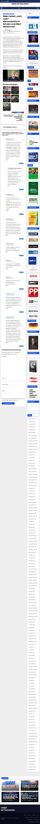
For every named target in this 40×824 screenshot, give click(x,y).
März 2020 (31, 633)
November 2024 (32, 477)
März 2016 (31, 758)
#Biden (11, 31)
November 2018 (32, 669)
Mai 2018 (30, 686)
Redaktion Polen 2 (8, 29)
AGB (34, 819)
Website (3, 390)
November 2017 (32, 702)
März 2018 (31, 691)
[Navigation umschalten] (19, 8)
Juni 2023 (31, 524)
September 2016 (32, 741)
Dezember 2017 (32, 700)
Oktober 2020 (31, 613)
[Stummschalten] (20, 80)
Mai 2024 (30, 493)
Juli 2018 (30, 680)
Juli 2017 (30, 713)
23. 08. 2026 (6, 800)
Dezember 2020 (32, 608)
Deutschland (24, 784)
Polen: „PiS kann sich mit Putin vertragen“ (8, 116)
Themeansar (3, 818)
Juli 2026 (30, 421)
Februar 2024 (31, 502)
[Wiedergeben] (4, 80)
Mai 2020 (30, 627)
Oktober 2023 (31, 513)
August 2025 (31, 452)
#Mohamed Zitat (16, 31)
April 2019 (31, 655)
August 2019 (31, 644)
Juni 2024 (31, 491)
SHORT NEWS (9, 784)
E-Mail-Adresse (5, 384)
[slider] (12, 80)
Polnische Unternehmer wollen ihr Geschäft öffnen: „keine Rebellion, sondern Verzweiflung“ (18, 118)
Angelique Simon (9, 316)
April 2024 (31, 496)
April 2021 (31, 596)
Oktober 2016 (31, 739)
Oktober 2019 (31, 638)
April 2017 (31, 722)
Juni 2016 (30, 750)
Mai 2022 (30, 560)
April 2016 (31, 755)
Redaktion (11, 800)
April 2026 (31, 429)
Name (3, 378)
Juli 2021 (30, 588)
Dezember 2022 (32, 541)
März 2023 (31, 532)
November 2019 (32, 635)
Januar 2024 (31, 505)
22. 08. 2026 (25, 800)
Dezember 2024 (32, 474)
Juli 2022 (30, 555)
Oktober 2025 (31, 446)
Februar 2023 (31, 535)
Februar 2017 (31, 727)
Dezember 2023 (32, 507)
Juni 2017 (30, 716)
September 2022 (32, 549)
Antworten (21, 163)
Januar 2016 (31, 764)
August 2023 (31, 518)
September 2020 (32, 616)
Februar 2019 (31, 661)
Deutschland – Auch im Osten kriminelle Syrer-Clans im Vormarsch (29, 787)
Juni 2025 (31, 457)
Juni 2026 (31, 424)
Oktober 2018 (31, 672)
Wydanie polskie (29, 819)
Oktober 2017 (31, 705)
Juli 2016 (30, 747)
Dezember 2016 (32, 733)
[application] (13, 76)
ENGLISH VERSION (31, 821)
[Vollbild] (22, 80)
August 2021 (31, 585)
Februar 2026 (31, 435)
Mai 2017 (30, 719)
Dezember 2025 (32, 440)
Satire (38, 817)
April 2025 (31, 463)
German (31, 13)
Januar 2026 (31, 438)
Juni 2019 (30, 649)
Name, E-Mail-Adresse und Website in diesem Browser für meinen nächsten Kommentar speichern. (13, 399)
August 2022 (31, 552)
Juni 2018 (30, 683)
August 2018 (31, 677)
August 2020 (31, 619)
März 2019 (31, 658)
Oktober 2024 (31, 479)
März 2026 (31, 432)
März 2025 (31, 466)
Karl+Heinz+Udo (9, 293)
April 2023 (31, 530)
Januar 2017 (31, 730)
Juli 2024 (30, 488)
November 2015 (32, 766)
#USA (13, 32)
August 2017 (31, 711)
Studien (35, 817)
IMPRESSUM (37, 821)
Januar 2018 (31, 697)
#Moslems (5, 32)
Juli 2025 (30, 454)
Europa (12, 794)
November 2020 (32, 610)
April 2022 (31, 563)
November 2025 (32, 443)
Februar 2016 (31, 761)
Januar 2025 (31, 471)
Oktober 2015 (31, 769)
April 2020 (31, 630)
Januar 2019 (31, 663)
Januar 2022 (31, 571)
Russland (16, 794)
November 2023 (32, 510)
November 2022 (32, 544)
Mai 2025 (30, 460)
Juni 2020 (31, 624)
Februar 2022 (31, 569)
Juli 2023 (30, 521)
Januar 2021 (31, 605)
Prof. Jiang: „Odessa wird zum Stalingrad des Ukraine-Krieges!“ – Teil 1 (10, 798)
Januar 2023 (31, 538)
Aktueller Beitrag (6, 794)
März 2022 (31, 566)
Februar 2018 (31, 694)
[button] (36, 8)
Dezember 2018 (32, 666)
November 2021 (32, 577)
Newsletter (37, 819)
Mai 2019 (30, 652)
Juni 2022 (31, 557)
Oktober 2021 (31, 580)
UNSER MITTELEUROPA (20, 4)
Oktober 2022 (31, 546)
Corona (32, 817)
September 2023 (32, 516)
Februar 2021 (31, 602)
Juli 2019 (30, 647)
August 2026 (31, 418)
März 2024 (31, 499)
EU (29, 817)
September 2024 (32, 482)
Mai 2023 (30, 527)
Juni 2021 (30, 591)
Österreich (4, 784)
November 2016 (32, 736)
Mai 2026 (30, 427)
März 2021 (31, 599)
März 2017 (31, 725)
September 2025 (32, 449)
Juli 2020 (30, 622)
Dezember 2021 (32, 574)
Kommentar (4, 356)
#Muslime (9, 32)
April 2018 (31, 688)
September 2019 (32, 641)
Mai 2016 (30, 752)
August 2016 (31, 744)
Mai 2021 (30, 594)
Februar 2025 (31, 468)
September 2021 (32, 583)
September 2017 (32, 708)
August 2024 (31, 485)
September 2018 (32, 674)
